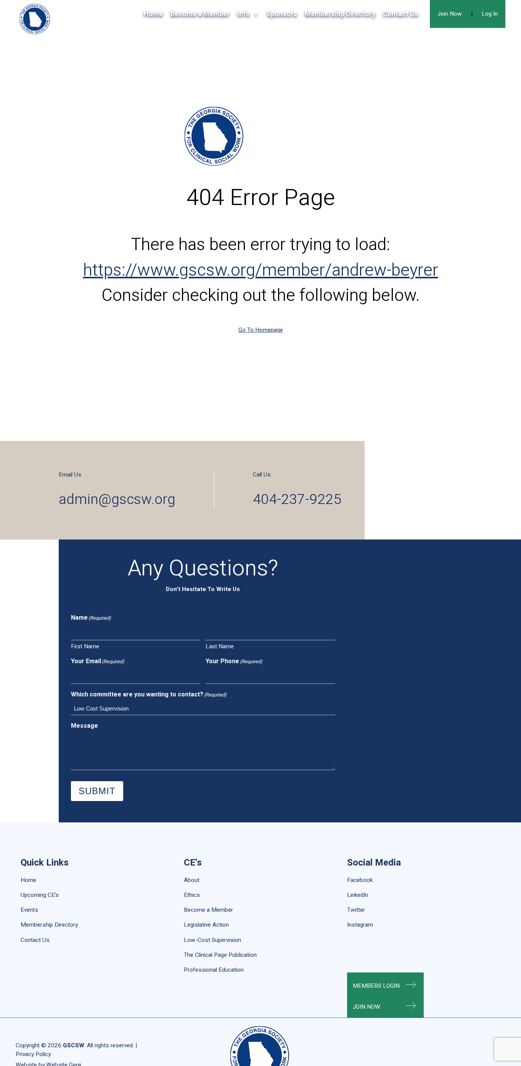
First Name (85, 646)
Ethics (192, 895)
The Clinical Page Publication (220, 955)
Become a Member (200, 14)
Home (153, 14)
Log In (490, 14)
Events (29, 910)
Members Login (376, 986)
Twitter (356, 910)
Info (243, 14)
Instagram (360, 925)
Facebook (360, 880)
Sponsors (282, 14)
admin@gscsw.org (117, 499)
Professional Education (214, 970)
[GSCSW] (34, 19)
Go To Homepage (260, 330)
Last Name (220, 646)
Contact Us (400, 14)
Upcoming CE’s (40, 895)
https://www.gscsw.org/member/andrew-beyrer (260, 270)
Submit (97, 791)
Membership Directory (340, 14)
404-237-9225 (297, 499)
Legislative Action (206, 925)
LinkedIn (357, 895)
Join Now (449, 14)
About (191, 880)
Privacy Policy (33, 1054)
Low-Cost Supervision (212, 940)
